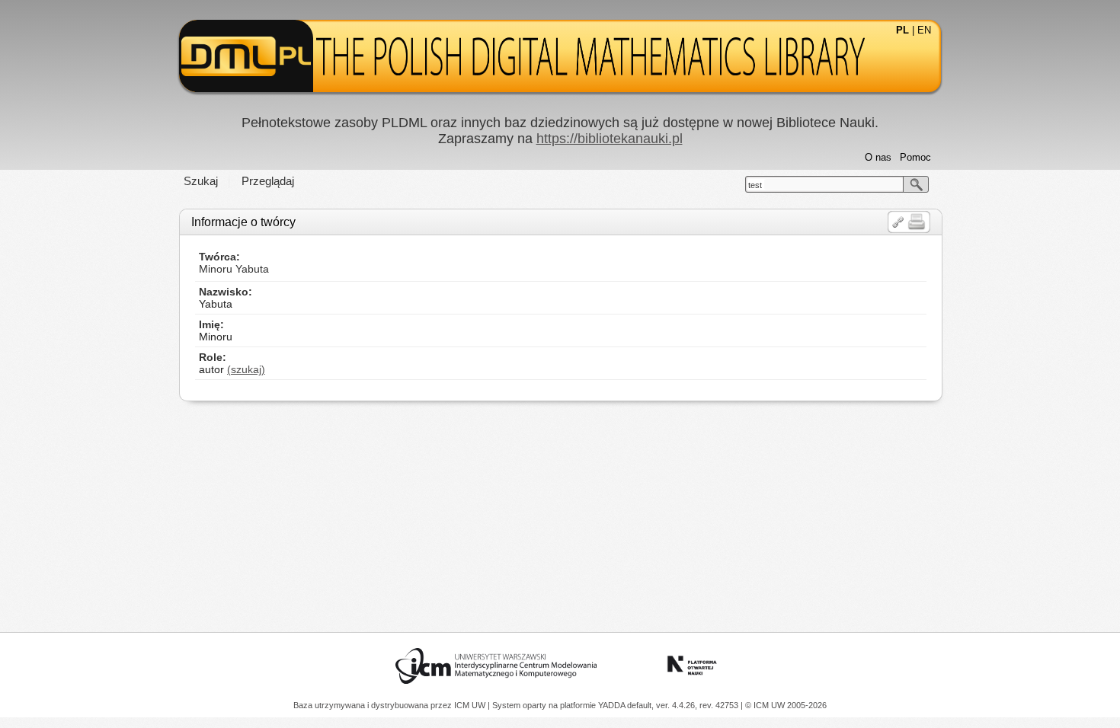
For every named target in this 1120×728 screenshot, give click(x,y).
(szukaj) (246, 369)
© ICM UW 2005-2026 (786, 705)
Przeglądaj (268, 180)
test (755, 185)
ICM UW (471, 705)
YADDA (612, 705)
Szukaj (201, 180)
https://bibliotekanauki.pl (609, 138)
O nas (878, 157)
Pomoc (915, 157)
